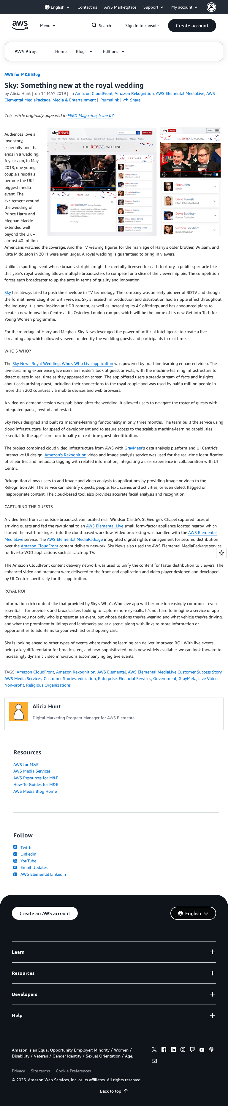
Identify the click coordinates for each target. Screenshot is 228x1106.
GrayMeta (133, 447)
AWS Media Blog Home (35, 791)
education (87, 678)
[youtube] (202, 1050)
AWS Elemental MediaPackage (75, 539)
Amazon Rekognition (75, 671)
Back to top (110, 1091)
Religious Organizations (48, 684)
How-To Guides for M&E (35, 784)
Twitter (26, 847)
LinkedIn (27, 853)
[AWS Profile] (211, 7)
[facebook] (164, 1050)
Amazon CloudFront (39, 545)
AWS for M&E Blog (22, 74)
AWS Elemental (111, 671)
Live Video (208, 678)
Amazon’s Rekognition (65, 454)
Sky (7, 292)
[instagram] (182, 1050)
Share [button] (134, 99)
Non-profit (14, 684)
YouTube (27, 860)
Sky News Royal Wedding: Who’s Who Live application (62, 363)
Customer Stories (60, 678)
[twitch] (192, 1050)
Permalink (109, 99)
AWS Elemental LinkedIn (42, 874)
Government (164, 678)
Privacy (18, 1070)
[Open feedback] (221, 553)
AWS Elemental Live (104, 525)
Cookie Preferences (73, 1070)
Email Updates (33, 867)
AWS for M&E (26, 764)
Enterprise (107, 678)
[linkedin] (173, 1050)
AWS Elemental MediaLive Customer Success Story (174, 671)
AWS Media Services (23, 678)
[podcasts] (211, 1050)
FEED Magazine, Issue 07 (90, 115)
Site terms (40, 1070)
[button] (192, 25)
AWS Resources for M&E (35, 777)
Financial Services (135, 678)
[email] (154, 1061)
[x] (154, 1050)
